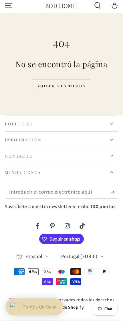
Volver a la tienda (61, 86)
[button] (97, 5)
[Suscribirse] (114, 192)
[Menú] (8, 5)
